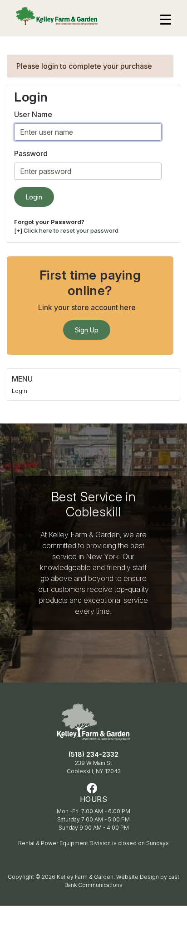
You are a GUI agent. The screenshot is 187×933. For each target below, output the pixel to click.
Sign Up (86, 330)
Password (31, 153)
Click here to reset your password (71, 230)
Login (19, 390)
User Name (33, 114)
